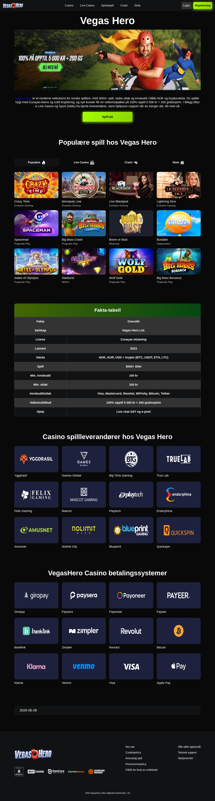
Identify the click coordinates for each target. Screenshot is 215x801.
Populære (34, 162)
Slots (176, 162)
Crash (128, 162)
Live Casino (81, 162)
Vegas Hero (24, 98)
